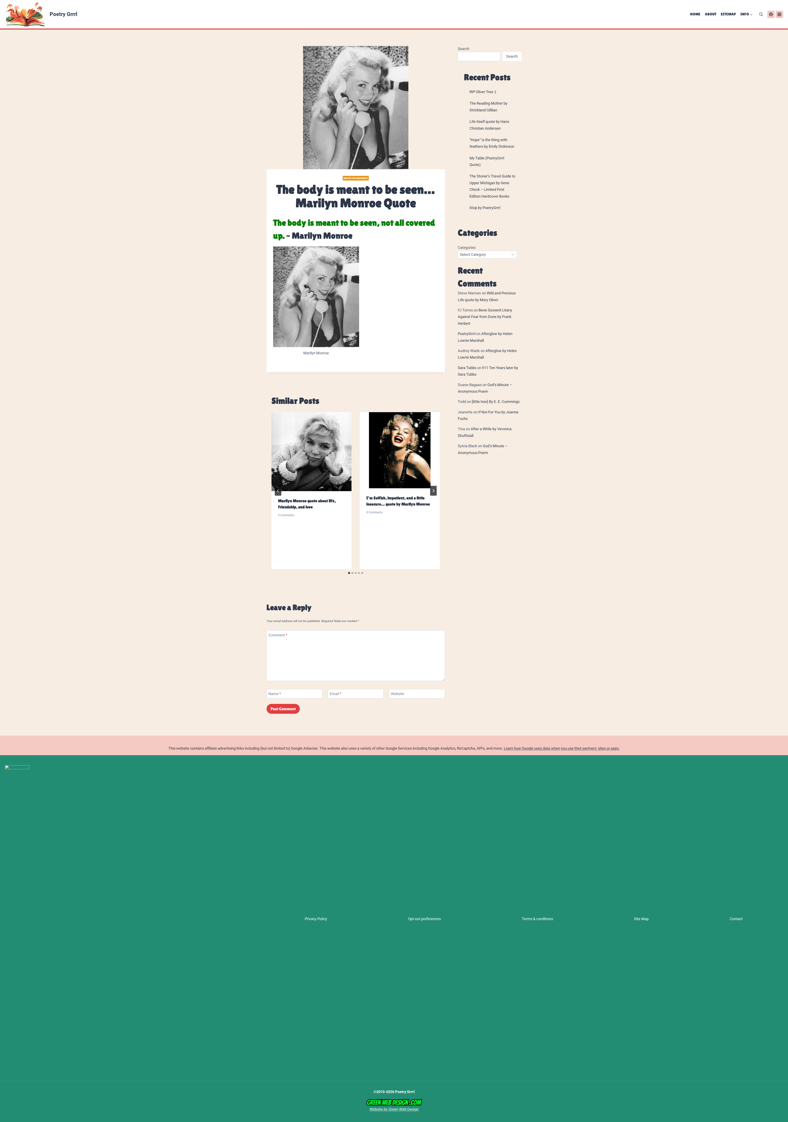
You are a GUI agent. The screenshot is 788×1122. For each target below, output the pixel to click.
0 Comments (286, 515)
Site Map (641, 919)
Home (695, 14)
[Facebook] (771, 14)
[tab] (349, 573)
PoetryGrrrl (466, 334)
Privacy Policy (316, 919)
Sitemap (728, 14)
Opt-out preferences (424, 919)
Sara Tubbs (467, 368)
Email (335, 694)
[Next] (433, 491)
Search (463, 49)
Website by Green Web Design (394, 1109)
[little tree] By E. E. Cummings (496, 401)
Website (397, 694)
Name (274, 694)
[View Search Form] (761, 14)
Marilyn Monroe (356, 178)
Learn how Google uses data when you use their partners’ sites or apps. (562, 748)
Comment (277, 635)
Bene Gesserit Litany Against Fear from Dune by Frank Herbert (485, 317)
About (710, 14)
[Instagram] (779, 14)
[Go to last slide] (278, 491)
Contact (736, 919)
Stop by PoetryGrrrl (485, 208)
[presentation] (311, 451)
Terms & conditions (537, 919)
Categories (467, 247)
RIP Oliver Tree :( (483, 92)
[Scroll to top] (783, 1065)
